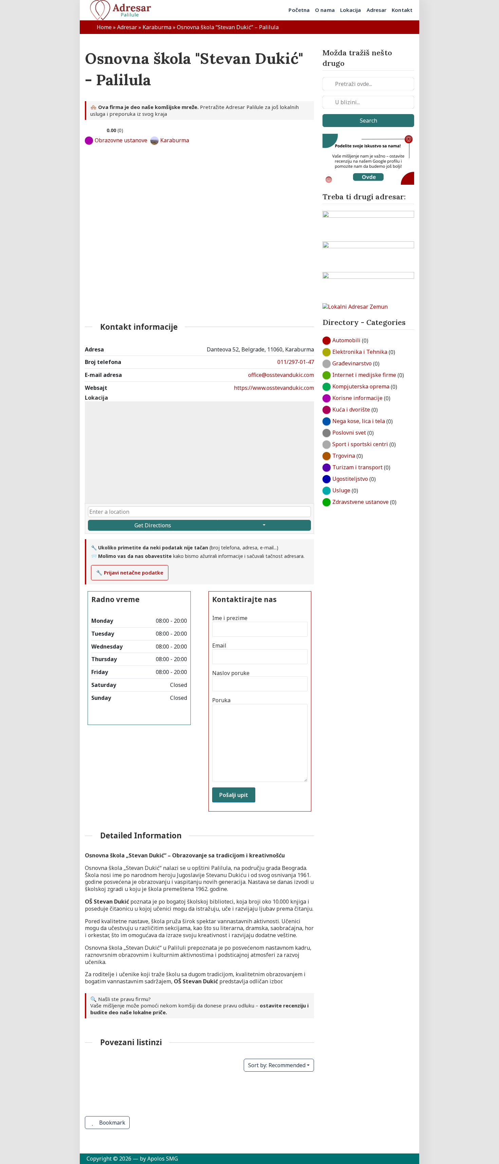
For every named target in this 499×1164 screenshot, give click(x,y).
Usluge (341, 490)
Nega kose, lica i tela (358, 421)
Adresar (127, 27)
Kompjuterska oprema (360, 386)
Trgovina (343, 455)
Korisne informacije (357, 398)
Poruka (221, 700)
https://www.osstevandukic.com (274, 388)
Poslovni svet (349, 432)
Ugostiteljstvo (350, 479)
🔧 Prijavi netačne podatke (129, 572)
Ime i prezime (229, 618)
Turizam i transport (357, 467)
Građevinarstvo (352, 363)
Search (368, 120)
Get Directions (152, 525)
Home (104, 27)
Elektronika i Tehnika (359, 352)
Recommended (277, 1065)
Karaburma (157, 27)
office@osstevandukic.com (281, 375)
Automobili (346, 340)
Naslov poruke (231, 673)
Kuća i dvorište (351, 409)
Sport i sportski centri (360, 444)
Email (219, 645)
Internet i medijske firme (364, 375)
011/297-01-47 (295, 362)
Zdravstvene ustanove (360, 502)
